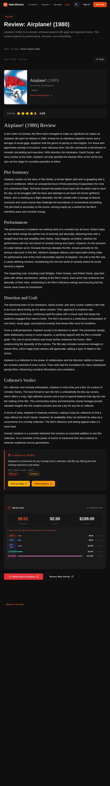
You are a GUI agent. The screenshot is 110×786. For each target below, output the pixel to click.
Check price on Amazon (23, 576)
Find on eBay (17, 484)
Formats (32, 4)
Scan (67, 4)
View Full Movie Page (39, 95)
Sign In (86, 4)
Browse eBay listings (60, 576)
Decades (58, 4)
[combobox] (77, 4)
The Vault (14, 49)
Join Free (100, 4)
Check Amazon (42, 484)
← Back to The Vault (14, 604)
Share (101, 59)
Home (6, 49)
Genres (45, 4)
